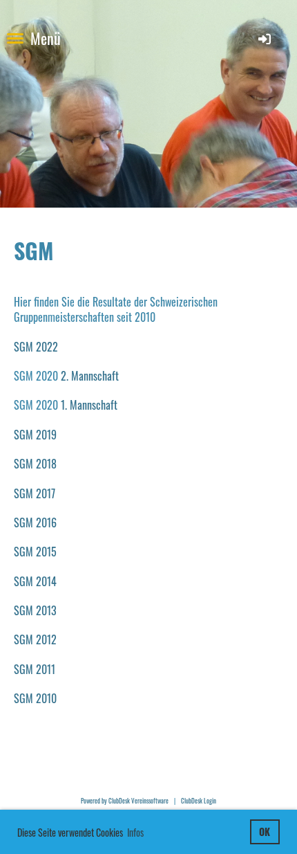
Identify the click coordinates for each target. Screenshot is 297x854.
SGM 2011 (34, 669)
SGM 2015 (35, 551)
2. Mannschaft (90, 375)
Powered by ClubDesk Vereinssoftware (125, 801)
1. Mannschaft (89, 405)
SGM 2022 (36, 346)
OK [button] (264, 831)
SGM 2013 (35, 610)
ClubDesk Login (198, 801)
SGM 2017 (34, 493)
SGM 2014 (35, 581)
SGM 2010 (35, 698)
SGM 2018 (35, 463)
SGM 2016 (35, 522)
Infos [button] (135, 832)
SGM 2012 (35, 639)
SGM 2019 (35, 434)
